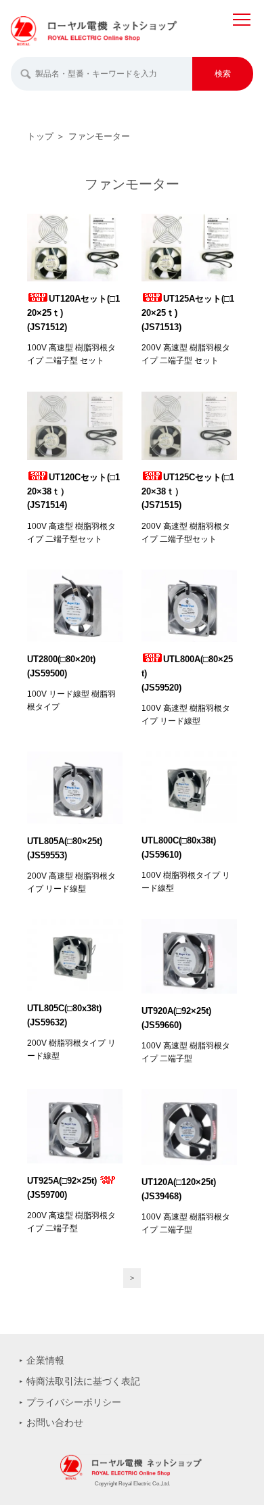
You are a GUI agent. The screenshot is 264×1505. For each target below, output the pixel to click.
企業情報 (45, 1360)
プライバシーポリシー (73, 1402)
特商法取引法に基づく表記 (83, 1381)
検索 (223, 73)
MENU (241, 33)
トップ (40, 136)
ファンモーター (99, 136)
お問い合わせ (54, 1422)
